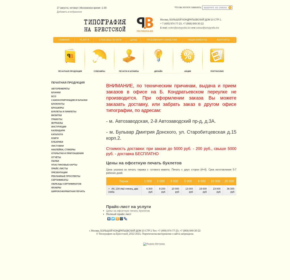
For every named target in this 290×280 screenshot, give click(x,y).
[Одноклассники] (117, 218)
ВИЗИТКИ (56, 115)
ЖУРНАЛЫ (57, 123)
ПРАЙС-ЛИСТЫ (59, 168)
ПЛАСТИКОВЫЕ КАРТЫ (64, 165)
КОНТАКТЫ (223, 39)
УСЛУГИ (84, 39)
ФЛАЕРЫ (56, 187)
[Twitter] (113, 218)
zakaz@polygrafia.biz (207, 27)
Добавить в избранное (69, 11)
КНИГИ (55, 138)
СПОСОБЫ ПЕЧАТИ (110, 39)
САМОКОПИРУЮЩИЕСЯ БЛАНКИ (69, 100)
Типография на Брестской (113, 234)
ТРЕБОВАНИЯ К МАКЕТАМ (161, 39)
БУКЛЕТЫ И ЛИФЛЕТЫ (63, 111)
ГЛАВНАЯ (63, 39)
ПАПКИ (55, 161)
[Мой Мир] (121, 218)
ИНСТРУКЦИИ (58, 127)
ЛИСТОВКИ (57, 146)
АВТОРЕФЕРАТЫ (60, 88)
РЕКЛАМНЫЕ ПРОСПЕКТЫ (65, 176)
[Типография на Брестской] (105, 31)
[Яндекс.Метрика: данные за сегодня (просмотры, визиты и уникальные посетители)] (154, 244)
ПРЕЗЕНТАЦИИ (59, 172)
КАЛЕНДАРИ (58, 130)
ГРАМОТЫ (56, 119)
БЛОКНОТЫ (58, 104)
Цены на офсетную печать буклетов (128, 210)
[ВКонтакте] (109, 218)
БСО (53, 96)
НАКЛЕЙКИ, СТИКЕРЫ (63, 149)
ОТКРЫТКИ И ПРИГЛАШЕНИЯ (67, 153)
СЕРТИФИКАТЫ (59, 180)
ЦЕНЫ (133, 39)
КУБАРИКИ (57, 142)
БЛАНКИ (56, 92)
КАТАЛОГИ (57, 134)
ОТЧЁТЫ (56, 157)
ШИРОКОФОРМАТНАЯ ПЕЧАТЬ (68, 191)
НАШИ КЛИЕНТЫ (197, 39)
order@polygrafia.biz (179, 27)
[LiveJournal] (125, 218)
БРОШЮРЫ (57, 108)
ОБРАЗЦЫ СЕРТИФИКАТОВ (66, 184)
